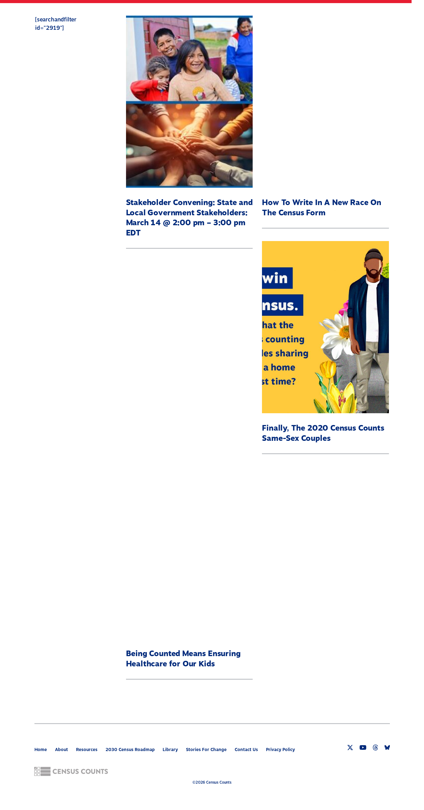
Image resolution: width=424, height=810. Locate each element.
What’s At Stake (248, 14)
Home (40, 749)
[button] (398, 15)
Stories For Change (206, 749)
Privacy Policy (280, 749)
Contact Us (246, 749)
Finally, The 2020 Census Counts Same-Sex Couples (323, 433)
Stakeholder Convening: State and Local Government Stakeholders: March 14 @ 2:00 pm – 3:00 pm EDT (189, 218)
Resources (365, 14)
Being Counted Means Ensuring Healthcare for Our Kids (183, 659)
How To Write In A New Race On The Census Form (321, 208)
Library (170, 749)
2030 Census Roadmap (310, 14)
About (206, 14)
